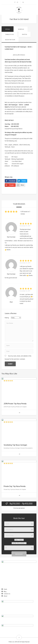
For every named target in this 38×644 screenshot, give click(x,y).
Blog (5, 591)
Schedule (21, 29)
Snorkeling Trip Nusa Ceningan (15, 445)
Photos (24, 34)
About (5, 596)
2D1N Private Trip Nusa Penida (15, 404)
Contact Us (7, 593)
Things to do (9, 34)
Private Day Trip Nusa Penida (14, 486)
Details (7, 29)
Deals (5, 589)
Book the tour (10, 39)
